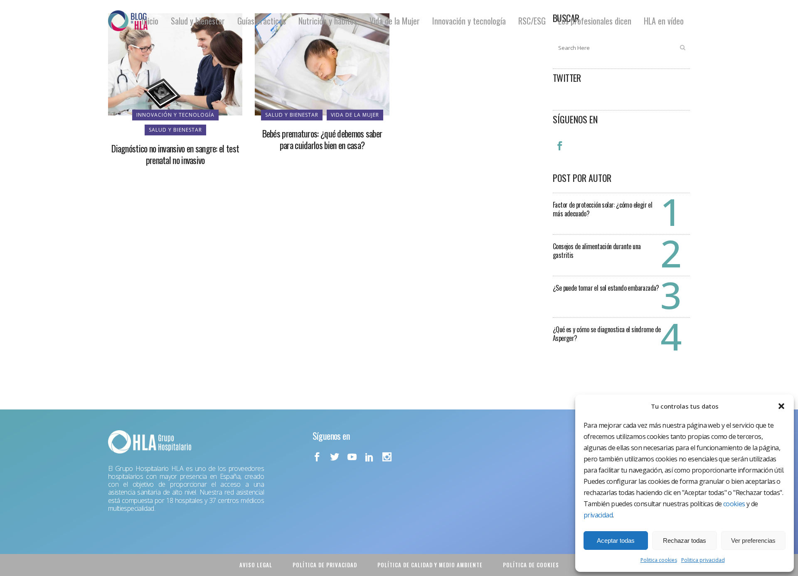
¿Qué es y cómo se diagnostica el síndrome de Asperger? (607, 333)
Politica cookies (658, 560)
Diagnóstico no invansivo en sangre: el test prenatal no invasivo (175, 154)
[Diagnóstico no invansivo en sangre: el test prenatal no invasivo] (175, 63)
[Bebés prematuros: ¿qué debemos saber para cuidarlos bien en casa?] (322, 63)
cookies (734, 503)
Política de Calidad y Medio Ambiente (430, 565)
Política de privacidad (325, 565)
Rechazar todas (684, 540)
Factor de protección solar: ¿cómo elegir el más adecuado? (602, 209)
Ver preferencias (753, 540)
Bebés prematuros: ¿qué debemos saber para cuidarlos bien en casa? (322, 139)
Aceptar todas (616, 540)
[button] (781, 406)
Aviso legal (255, 565)
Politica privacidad (703, 560)
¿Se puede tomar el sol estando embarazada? (606, 288)
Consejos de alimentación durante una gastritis (596, 250)
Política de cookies (531, 565)
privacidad (598, 515)
